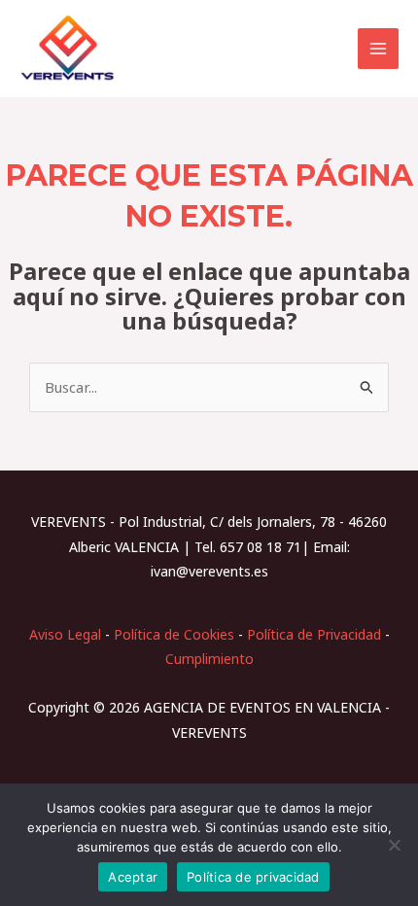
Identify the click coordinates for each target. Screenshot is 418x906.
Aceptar (132, 877)
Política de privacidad (253, 877)
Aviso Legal (65, 634)
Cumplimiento (209, 658)
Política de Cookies (174, 634)
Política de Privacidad (314, 634)
